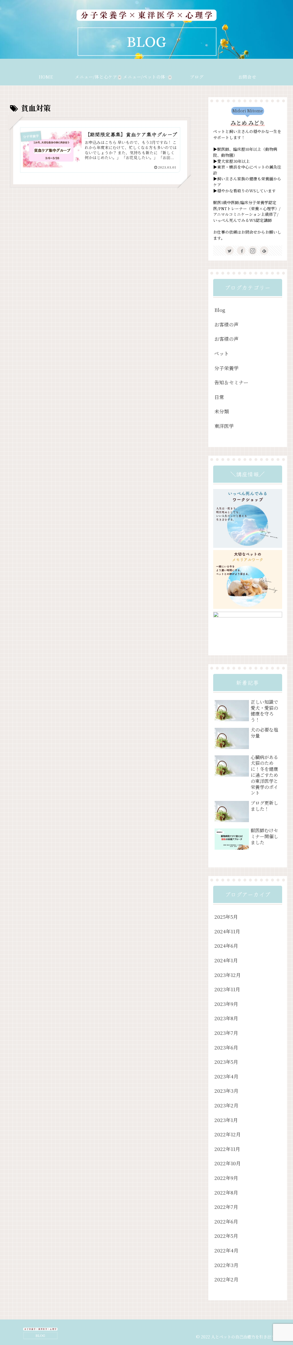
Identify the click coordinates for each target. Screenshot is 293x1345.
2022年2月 (226, 1279)
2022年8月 (226, 1192)
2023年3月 (226, 1090)
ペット (221, 353)
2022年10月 (227, 1163)
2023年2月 (226, 1105)
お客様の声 (226, 324)
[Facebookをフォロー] (241, 250)
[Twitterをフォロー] (229, 250)
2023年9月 (226, 1003)
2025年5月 (226, 916)
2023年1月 (226, 1119)
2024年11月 (227, 931)
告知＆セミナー (231, 382)
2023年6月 (226, 1047)
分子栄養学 (226, 368)
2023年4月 (226, 1076)
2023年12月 (227, 974)
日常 (219, 396)
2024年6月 (226, 945)
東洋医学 (224, 425)
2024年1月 (226, 960)
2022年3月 (226, 1264)
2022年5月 (226, 1235)
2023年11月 (227, 989)
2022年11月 (227, 1148)
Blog (219, 309)
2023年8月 (226, 1018)
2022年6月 (226, 1221)
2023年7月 (226, 1032)
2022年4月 (226, 1250)
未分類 (221, 411)
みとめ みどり (248, 122)
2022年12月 (227, 1134)
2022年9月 (226, 1177)
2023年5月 (226, 1061)
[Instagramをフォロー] (252, 250)
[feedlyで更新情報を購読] (264, 250)
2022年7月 (226, 1206)
